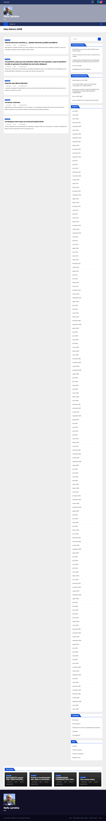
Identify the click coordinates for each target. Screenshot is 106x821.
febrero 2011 (75, 282)
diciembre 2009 (76, 320)
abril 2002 (75, 659)
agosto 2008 (75, 374)
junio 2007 (75, 427)
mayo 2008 (75, 385)
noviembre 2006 (76, 454)
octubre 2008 (75, 366)
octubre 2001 (75, 671)
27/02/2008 (8, 45)
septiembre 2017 (76, 157)
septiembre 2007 (76, 415)
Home (70, 817)
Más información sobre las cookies (80, 817)
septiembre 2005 (76, 507)
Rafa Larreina (11, 16)
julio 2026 (75, 111)
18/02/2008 (8, 86)
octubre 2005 (75, 503)
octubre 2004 (75, 545)
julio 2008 (75, 377)
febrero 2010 (75, 316)
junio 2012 (75, 252)
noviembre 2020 (76, 134)
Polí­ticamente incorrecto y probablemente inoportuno (86, 727)
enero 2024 (75, 130)
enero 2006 (75, 492)
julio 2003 (75, 602)
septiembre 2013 (76, 233)
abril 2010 (75, 309)
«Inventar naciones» (12, 102)
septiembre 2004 (76, 549)
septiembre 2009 (76, 324)
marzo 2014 (75, 217)
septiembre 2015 (76, 195)
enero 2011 (75, 286)
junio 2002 (75, 652)
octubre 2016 (75, 179)
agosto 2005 (75, 511)
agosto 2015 (75, 198)
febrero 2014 (75, 221)
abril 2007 (75, 435)
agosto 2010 (75, 301)
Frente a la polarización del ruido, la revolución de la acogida (40, 779)
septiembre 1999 (76, 701)
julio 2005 (75, 514)
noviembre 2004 (76, 541)
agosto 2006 (75, 465)
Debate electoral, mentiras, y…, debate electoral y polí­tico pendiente (31, 43)
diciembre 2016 (76, 172)
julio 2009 (75, 332)
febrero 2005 (75, 530)
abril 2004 (75, 568)
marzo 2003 (75, 617)
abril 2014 (75, 214)
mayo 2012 (75, 256)
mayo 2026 (75, 115)
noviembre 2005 (76, 499)
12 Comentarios (23, 86)
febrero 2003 (75, 621)
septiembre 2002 (76, 640)
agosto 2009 (75, 328)
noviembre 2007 (76, 408)
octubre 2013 (75, 229)
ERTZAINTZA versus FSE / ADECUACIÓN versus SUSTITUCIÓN (15, 779)
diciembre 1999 (76, 693)
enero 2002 (75, 663)
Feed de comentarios (78, 753)
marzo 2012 (75, 259)
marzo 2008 (75, 393)
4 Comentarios (23, 45)
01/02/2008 (8, 124)
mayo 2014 (75, 210)
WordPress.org (76, 757)
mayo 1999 (75, 705)
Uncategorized (76, 735)
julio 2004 (75, 556)
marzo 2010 (75, 313)
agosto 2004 (75, 553)
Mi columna (7, 59)
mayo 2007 (75, 431)
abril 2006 (75, 480)
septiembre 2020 (76, 137)
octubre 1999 (75, 697)
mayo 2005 (75, 522)
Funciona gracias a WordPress (10, 817)
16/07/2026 (34, 781)
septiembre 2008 (76, 370)
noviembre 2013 (76, 225)
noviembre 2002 (76, 633)
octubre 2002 (75, 636)
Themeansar (27, 817)
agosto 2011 (75, 271)
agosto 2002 (75, 644)
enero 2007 (75, 446)
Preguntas (75, 731)
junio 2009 (75, 335)
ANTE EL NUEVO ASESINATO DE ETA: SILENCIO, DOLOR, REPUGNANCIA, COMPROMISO (85, 91)
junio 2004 (75, 560)
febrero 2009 (75, 351)
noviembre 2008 (76, 362)
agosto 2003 (75, 598)
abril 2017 (75, 164)
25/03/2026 (84, 781)
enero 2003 (75, 625)
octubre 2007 (75, 412)
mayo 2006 (75, 476)
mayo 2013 (75, 236)
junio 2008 (75, 381)
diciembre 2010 (76, 290)
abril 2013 (75, 240)
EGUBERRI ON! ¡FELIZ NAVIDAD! (81, 69)
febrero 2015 (75, 202)
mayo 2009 (75, 339)
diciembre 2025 (76, 122)
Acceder (74, 746)
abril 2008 (75, 389)
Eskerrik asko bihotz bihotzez (16, 83)
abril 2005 (75, 526)
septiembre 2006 (76, 461)
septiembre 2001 (76, 674)
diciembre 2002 (76, 629)
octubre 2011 (75, 267)
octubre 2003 (75, 591)
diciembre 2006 (76, 450)
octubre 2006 (75, 457)
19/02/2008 (8, 66)
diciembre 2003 (76, 583)
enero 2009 (75, 355)
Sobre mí (12, 24)
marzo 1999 (75, 709)
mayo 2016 (75, 183)
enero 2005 (75, 534)
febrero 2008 (75, 396)
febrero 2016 (75, 187)
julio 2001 (75, 678)
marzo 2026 (75, 118)
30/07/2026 (10, 781)
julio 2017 (75, 160)
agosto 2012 (75, 248)
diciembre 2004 (76, 537)
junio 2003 (75, 606)
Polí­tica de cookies (93, 817)
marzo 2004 (75, 572)
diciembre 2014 (76, 206)
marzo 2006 (75, 484)
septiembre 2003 (76, 594)
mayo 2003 (75, 610)
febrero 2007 (75, 442)
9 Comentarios (23, 66)
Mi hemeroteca (76, 723)
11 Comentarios (23, 105)
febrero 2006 (75, 488)
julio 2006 (75, 469)
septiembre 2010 (76, 297)
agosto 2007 (75, 419)
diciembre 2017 (76, 153)
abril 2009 (75, 343)
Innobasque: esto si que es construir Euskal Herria (24, 122)
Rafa (14, 45)
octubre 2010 (75, 294)
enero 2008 (75, 400)
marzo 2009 (75, 347)
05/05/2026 (59, 781)
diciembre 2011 (76, 263)
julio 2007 (75, 423)
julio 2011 (75, 275)
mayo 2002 (75, 655)
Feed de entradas (77, 750)
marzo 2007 (75, 438)
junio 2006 (75, 473)
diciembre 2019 (76, 141)
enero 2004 (75, 579)
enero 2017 (75, 168)
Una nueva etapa (76, 65)
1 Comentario (22, 124)
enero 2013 (75, 244)
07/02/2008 (8, 105)
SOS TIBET (85, 80)
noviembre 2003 (76, 587)
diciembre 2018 (76, 149)
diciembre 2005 (76, 495)
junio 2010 (75, 305)
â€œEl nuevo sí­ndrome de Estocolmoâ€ (87, 100)
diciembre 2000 (76, 686)
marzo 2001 (75, 682)
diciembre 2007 (76, 404)
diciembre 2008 (76, 358)
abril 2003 (75, 613)
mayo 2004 (75, 564)
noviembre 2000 (76, 690)
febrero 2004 (75, 575)
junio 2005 (75, 518)
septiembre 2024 (76, 126)
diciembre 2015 (76, 191)
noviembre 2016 (76, 176)
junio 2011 (75, 278)
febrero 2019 (75, 145)
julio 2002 (75, 648)
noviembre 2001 (76, 667)
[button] (98, 24)
